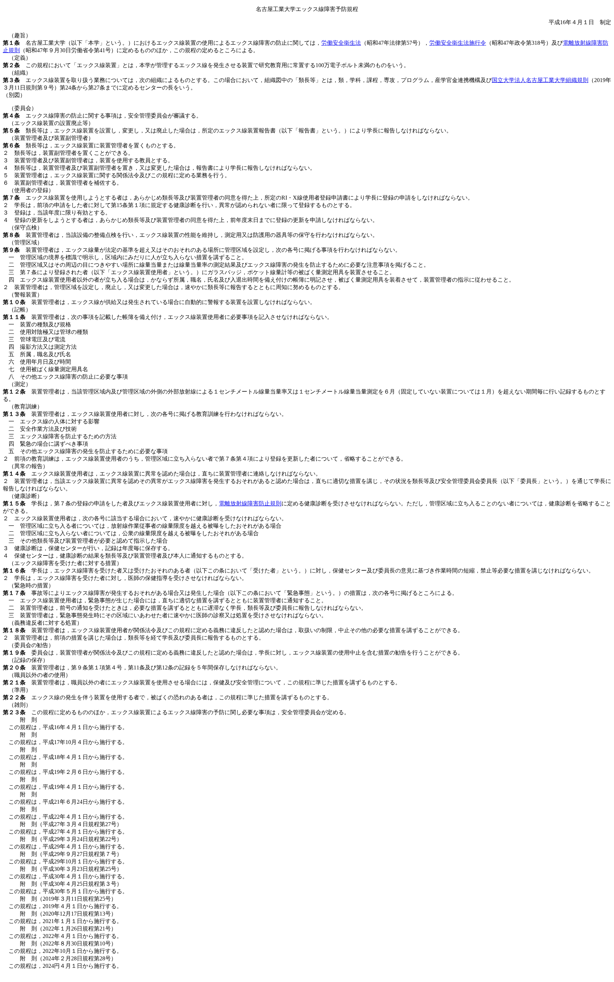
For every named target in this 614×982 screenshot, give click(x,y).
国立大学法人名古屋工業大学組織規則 (540, 80)
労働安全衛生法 (341, 43)
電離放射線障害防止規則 (250, 503)
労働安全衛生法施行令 (457, 43)
